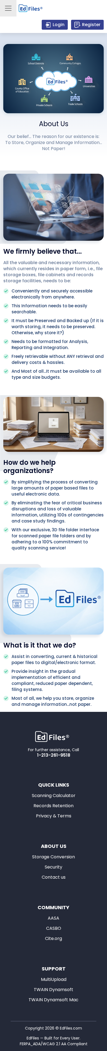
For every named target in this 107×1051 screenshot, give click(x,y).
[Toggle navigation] (8, 8)
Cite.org (53, 938)
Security (53, 867)
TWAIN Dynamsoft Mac (53, 1000)
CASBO (53, 928)
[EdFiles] (31, 8)
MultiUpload (53, 979)
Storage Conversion (53, 857)
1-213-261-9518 (53, 755)
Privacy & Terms (53, 816)
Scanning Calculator (53, 795)
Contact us (54, 877)
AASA (53, 918)
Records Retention (53, 806)
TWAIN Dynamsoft (53, 989)
